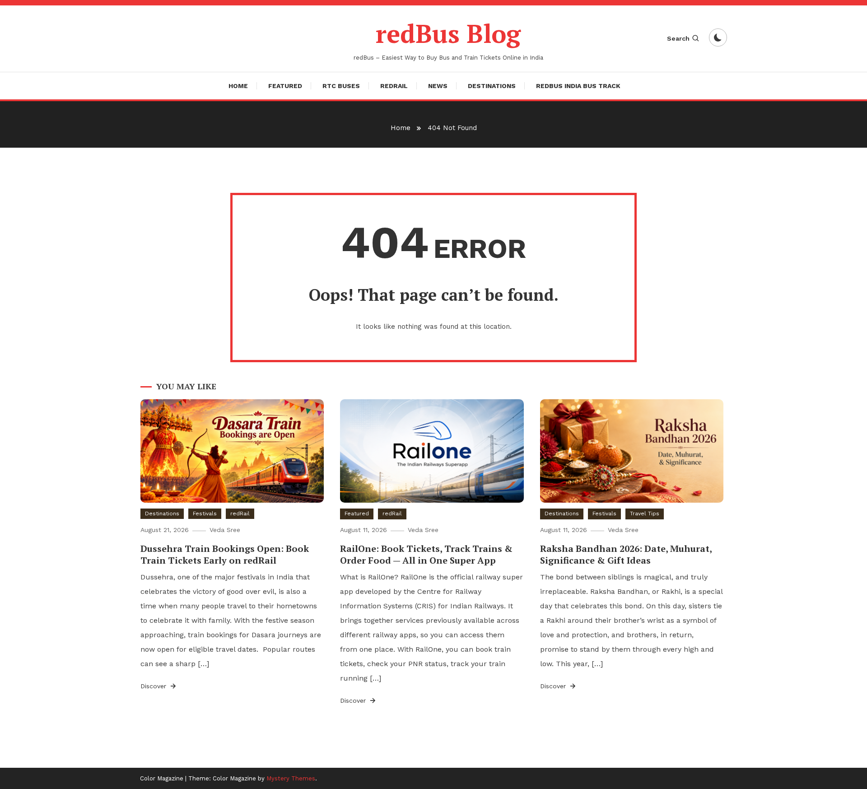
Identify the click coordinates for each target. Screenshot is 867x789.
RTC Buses (341, 85)
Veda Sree (225, 529)
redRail (394, 85)
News (437, 85)
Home (238, 85)
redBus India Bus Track (578, 85)
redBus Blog (448, 33)
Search (678, 38)
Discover (154, 686)
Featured (285, 85)
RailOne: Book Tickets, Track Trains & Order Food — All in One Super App (426, 554)
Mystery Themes (290, 778)
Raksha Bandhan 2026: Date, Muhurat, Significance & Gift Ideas (626, 554)
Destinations (492, 85)
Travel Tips (644, 513)
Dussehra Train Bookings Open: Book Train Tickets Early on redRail (224, 554)
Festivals (205, 513)
